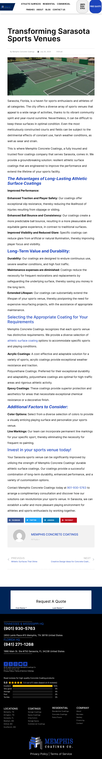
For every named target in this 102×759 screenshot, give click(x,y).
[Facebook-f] (6, 664)
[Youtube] (20, 664)
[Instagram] (15, 664)
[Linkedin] (25, 664)
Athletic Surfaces (31, 4)
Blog (48, 9)
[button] (15, 520)
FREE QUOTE (95, 6)
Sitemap (31, 671)
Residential (49, 4)
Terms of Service (21, 671)
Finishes (30, 9)
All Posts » (35, 539)
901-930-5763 (76, 487)
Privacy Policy (9, 671)
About (39, 9)
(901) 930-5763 (82, 6)
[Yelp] (11, 664)
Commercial (63, 4)
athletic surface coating (22, 340)
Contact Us (59, 9)
